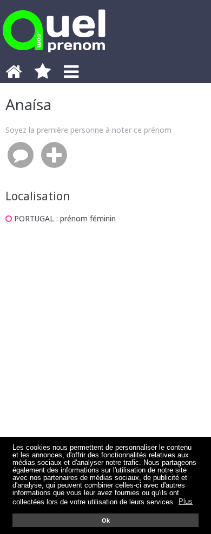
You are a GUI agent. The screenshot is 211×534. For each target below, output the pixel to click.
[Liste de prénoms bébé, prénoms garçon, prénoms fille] (54, 55)
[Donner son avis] (20, 155)
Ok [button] (106, 520)
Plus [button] (186, 501)
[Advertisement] (105, 350)
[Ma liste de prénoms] (43, 74)
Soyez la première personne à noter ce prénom (88, 130)
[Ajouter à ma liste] (54, 155)
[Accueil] (13, 74)
